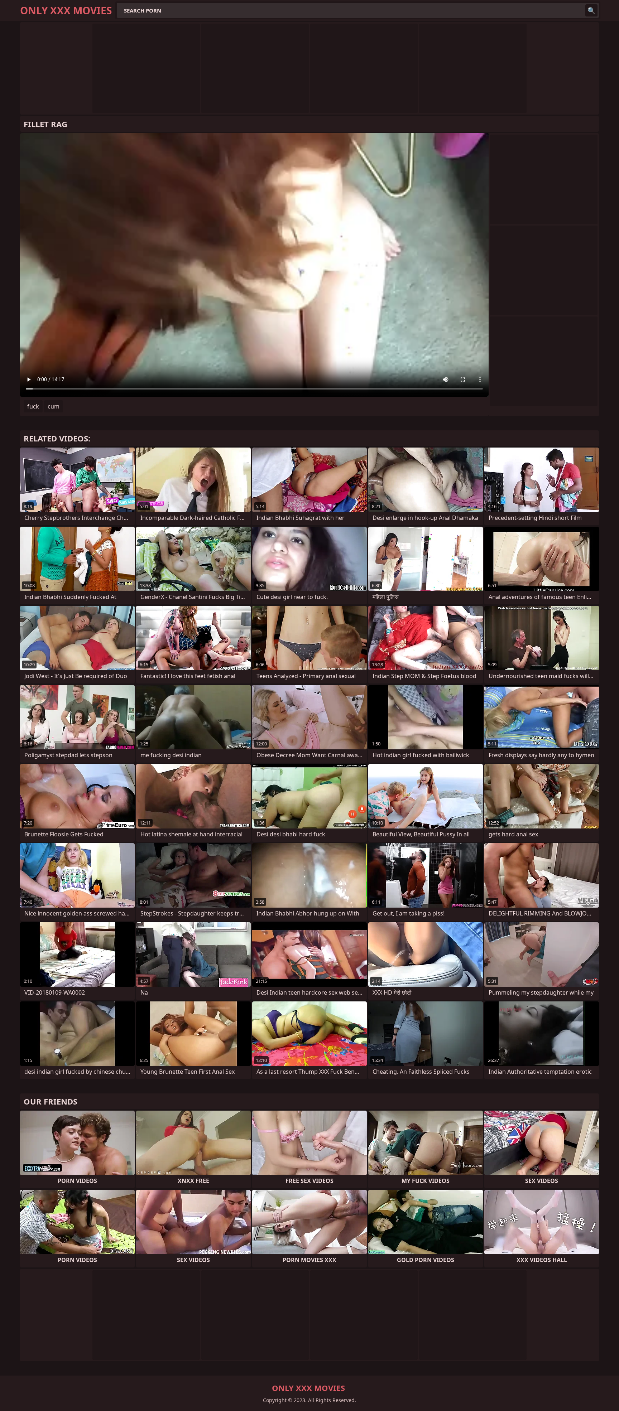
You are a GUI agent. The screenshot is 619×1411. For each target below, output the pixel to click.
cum (53, 406)
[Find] (591, 10)
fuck (33, 406)
